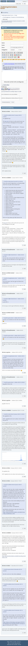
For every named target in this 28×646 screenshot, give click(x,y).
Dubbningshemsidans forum (8, 7)
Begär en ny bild (18, 91)
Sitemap (19, 644)
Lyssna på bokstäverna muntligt (7, 91)
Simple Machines (17, 643)
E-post (3, 45)
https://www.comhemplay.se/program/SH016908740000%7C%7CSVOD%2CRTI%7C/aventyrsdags (14, 623)
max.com (6, 121)
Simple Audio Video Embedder (12, 644)
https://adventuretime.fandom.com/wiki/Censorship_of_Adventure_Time (14, 512)
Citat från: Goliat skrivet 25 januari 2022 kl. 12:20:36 (14, 414)
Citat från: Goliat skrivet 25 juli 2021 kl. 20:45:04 (13, 181)
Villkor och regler (13, 641)
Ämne (3, 47)
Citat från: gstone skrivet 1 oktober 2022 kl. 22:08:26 (14, 382)
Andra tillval (6, 85)
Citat (25, 173)
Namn (3, 43)
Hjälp (8, 641)
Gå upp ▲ (19, 641)
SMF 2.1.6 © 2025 (11, 643)
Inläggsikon (4, 49)
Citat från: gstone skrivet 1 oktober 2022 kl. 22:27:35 (14, 318)
